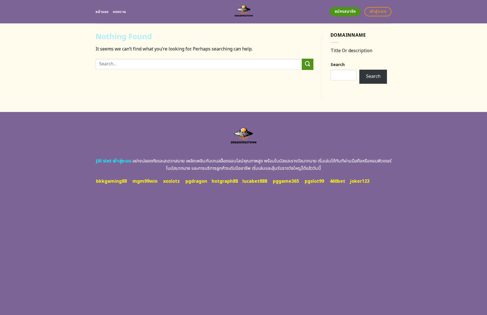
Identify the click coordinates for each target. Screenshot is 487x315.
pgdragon (196, 181)
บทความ (119, 12)
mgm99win (145, 181)
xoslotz (171, 181)
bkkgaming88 (111, 181)
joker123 (359, 181)
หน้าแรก (102, 12)
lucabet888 (254, 181)
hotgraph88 (225, 181)
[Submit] (307, 64)
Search (338, 65)
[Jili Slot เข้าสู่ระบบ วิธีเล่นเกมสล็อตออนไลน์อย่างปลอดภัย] (244, 11)
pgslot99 (314, 181)
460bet (337, 181)
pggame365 (286, 181)
